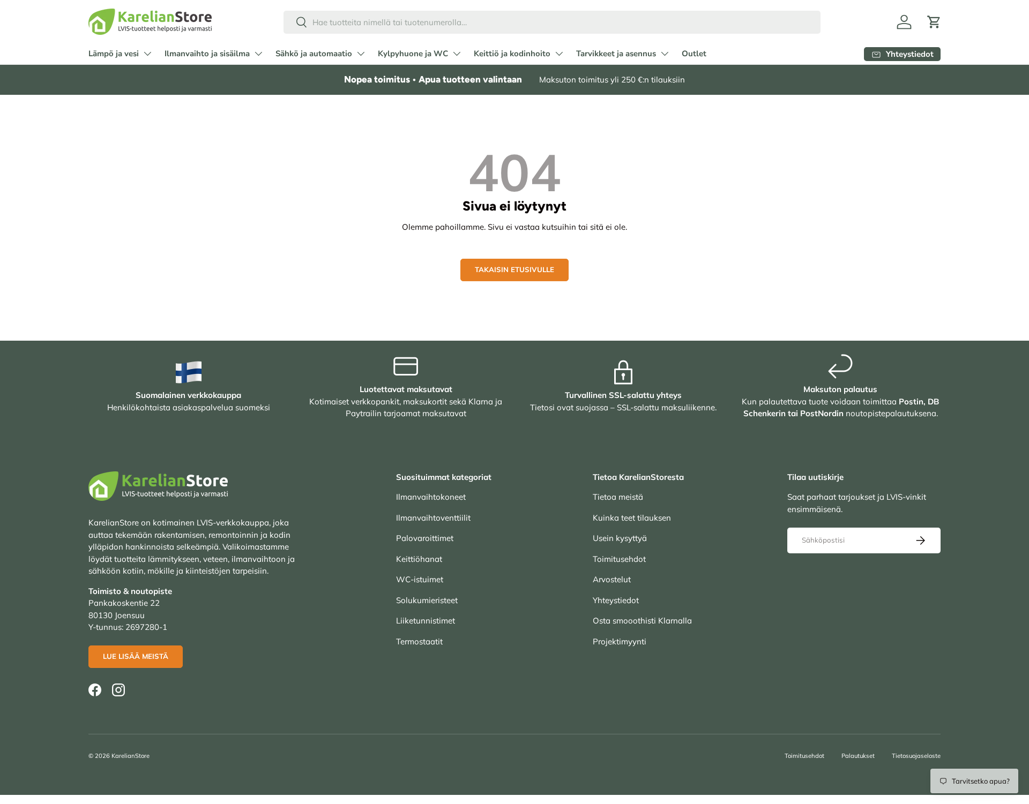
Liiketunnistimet (425, 620)
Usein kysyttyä (620, 538)
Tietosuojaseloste (916, 756)
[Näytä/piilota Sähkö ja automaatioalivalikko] (360, 53)
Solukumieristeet (427, 600)
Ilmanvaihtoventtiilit (433, 518)
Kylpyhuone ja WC (413, 53)
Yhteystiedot (616, 600)
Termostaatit (419, 641)
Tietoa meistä (618, 497)
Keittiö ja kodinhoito (512, 53)
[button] (934, 22)
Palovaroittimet (424, 538)
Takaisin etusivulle (514, 269)
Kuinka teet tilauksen (632, 518)
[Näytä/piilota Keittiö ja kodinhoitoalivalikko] (559, 53)
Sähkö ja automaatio (313, 53)
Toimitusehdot (619, 559)
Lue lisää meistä (135, 656)
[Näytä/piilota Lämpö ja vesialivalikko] (147, 53)
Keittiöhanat (419, 559)
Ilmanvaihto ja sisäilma (207, 53)
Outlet (694, 53)
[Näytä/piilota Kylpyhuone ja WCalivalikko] (456, 53)
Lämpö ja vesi (113, 53)
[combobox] (552, 22)
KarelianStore (130, 756)
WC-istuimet (419, 579)
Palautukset (858, 756)
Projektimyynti (619, 641)
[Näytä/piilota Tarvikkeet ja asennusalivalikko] (664, 53)
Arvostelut (612, 579)
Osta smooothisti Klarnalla (642, 620)
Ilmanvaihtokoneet (431, 497)
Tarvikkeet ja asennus (616, 53)
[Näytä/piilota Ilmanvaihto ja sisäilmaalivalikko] (258, 53)
